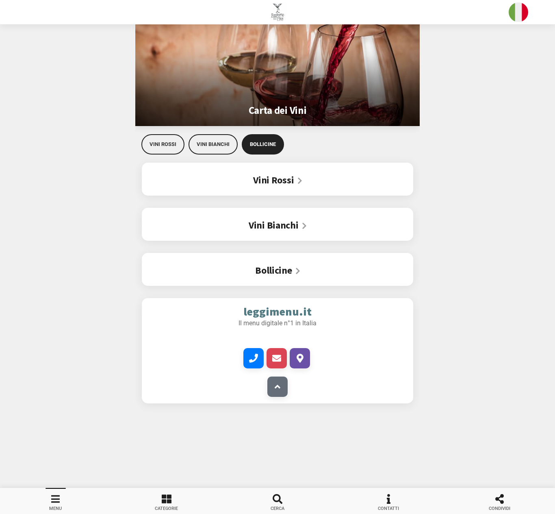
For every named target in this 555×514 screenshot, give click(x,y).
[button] (277, 12)
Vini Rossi (163, 144)
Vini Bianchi (213, 144)
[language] (518, 12)
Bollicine (263, 144)
